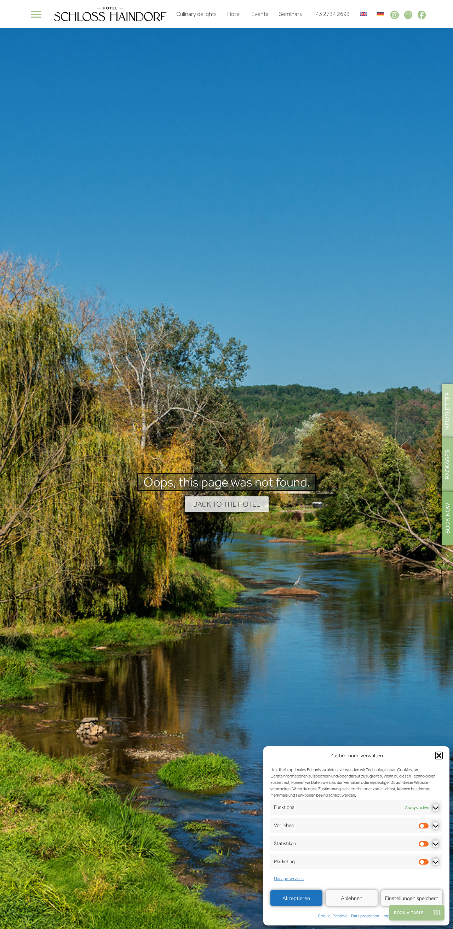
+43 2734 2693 (331, 14)
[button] (438, 755)
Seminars (290, 14)
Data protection (365, 915)
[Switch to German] (380, 14)
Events (259, 14)
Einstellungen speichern (411, 898)
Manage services (289, 878)
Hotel (234, 14)
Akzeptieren (296, 898)
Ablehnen (351, 898)
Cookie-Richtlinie (333, 915)
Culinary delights (196, 14)
